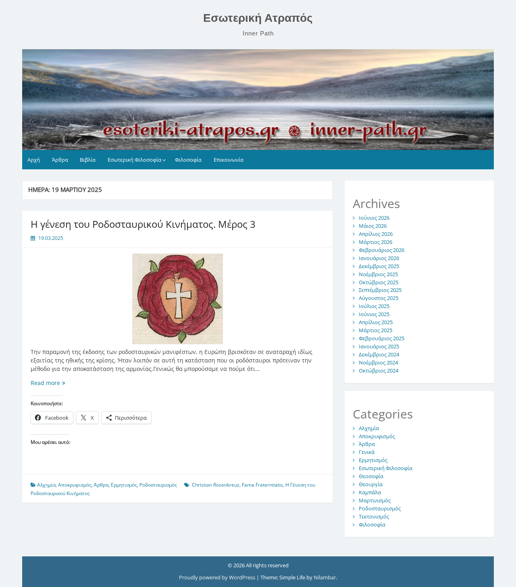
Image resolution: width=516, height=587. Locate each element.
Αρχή (33, 159)
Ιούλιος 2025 (374, 306)
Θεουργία (371, 484)
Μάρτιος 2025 (375, 330)
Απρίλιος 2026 (376, 233)
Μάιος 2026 (373, 225)
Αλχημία (46, 484)
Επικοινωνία (228, 159)
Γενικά (367, 452)
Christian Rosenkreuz (215, 484)
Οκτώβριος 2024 (378, 370)
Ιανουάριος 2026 (379, 258)
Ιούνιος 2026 (374, 217)
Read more (66, 383)
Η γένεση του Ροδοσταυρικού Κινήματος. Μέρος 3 (143, 224)
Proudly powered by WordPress (217, 577)
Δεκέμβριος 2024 (379, 354)
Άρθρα (60, 159)
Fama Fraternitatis (262, 484)
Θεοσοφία (371, 476)
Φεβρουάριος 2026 (381, 250)
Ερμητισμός (124, 484)
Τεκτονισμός (374, 516)
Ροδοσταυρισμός (158, 484)
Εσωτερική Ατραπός (258, 18)
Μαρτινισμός (375, 500)
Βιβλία (88, 159)
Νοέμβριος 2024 (378, 362)
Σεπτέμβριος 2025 (380, 290)
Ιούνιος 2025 (374, 314)
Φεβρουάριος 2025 (381, 338)
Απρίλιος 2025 (376, 322)
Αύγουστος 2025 (378, 298)
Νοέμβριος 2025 (378, 274)
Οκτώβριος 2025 (378, 282)
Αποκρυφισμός (75, 484)
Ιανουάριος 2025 (379, 346)
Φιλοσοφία (188, 159)
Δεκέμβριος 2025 (379, 266)
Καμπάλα (370, 492)
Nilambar (325, 577)
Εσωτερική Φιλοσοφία (134, 159)
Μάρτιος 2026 (375, 242)
